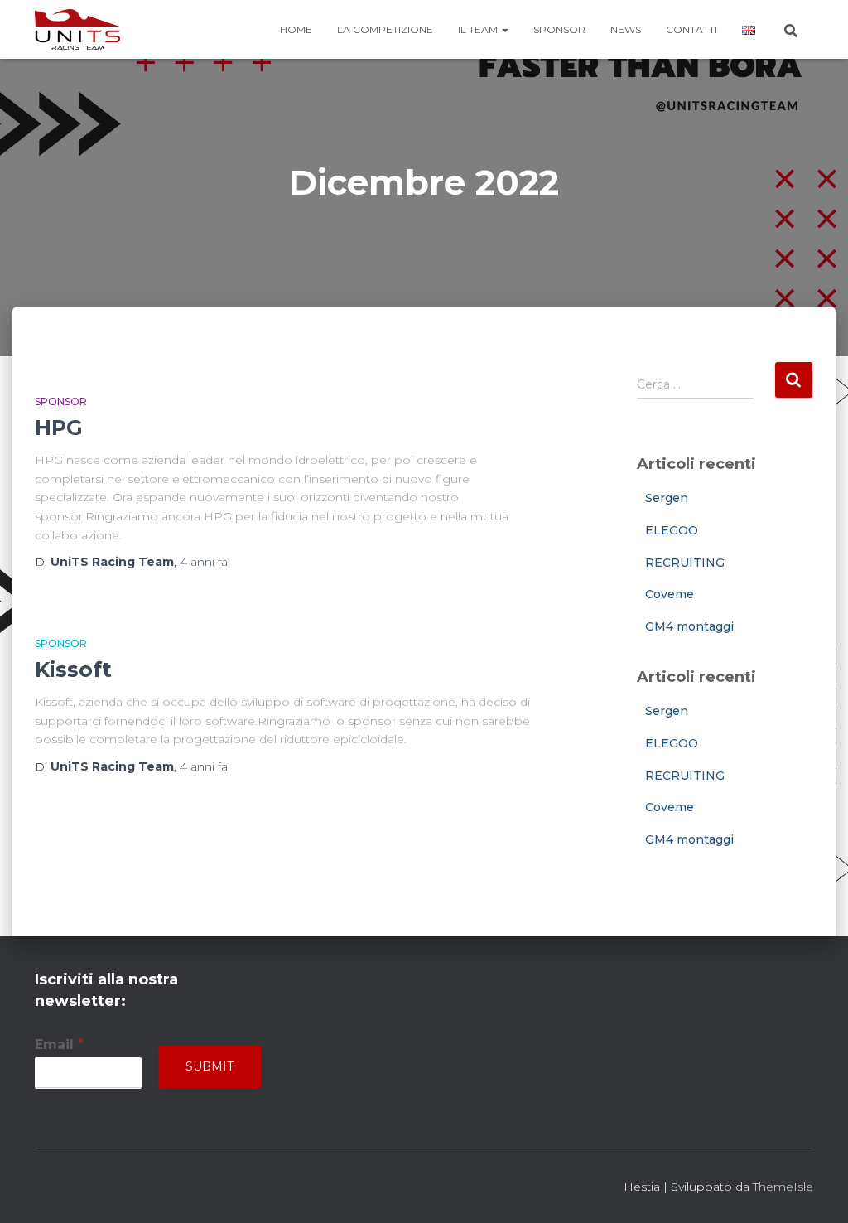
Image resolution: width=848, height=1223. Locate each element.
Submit (210, 1066)
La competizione (385, 29)
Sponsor (559, 29)
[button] (504, 29)
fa (204, 561)
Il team (479, 29)
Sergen (666, 498)
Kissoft (73, 669)
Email (59, 1044)
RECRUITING (685, 562)
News (625, 29)
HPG (59, 427)
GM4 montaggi (689, 626)
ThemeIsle (783, 1186)
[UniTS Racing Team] (77, 30)
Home (296, 29)
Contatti (691, 29)
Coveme (669, 594)
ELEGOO (671, 530)
